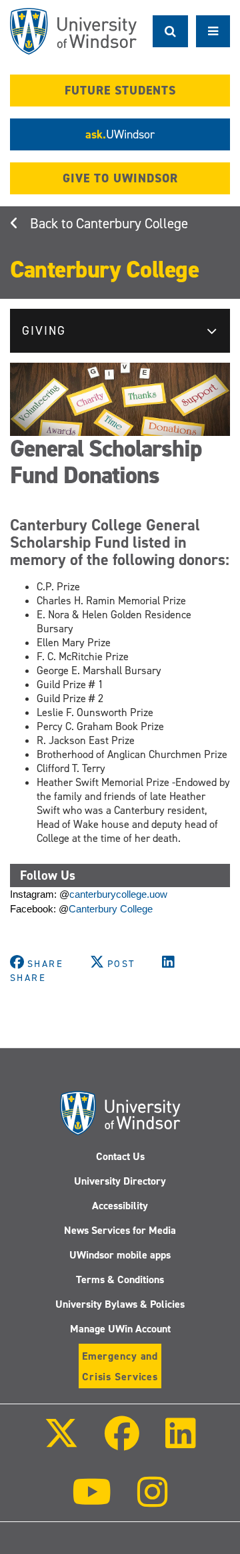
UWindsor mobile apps (120, 1255)
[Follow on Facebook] (122, 1443)
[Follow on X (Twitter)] (60, 1443)
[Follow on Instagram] (152, 1501)
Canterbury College (132, 223)
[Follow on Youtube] (91, 1501)
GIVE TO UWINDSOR (120, 178)
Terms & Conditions (120, 1279)
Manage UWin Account (120, 1329)
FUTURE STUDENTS (120, 90)
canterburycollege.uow (118, 894)
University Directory (120, 1181)
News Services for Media (120, 1230)
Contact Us (120, 1156)
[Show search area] (170, 31)
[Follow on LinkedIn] (180, 1443)
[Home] (73, 31)
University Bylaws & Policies (120, 1304)
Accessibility (120, 1206)
